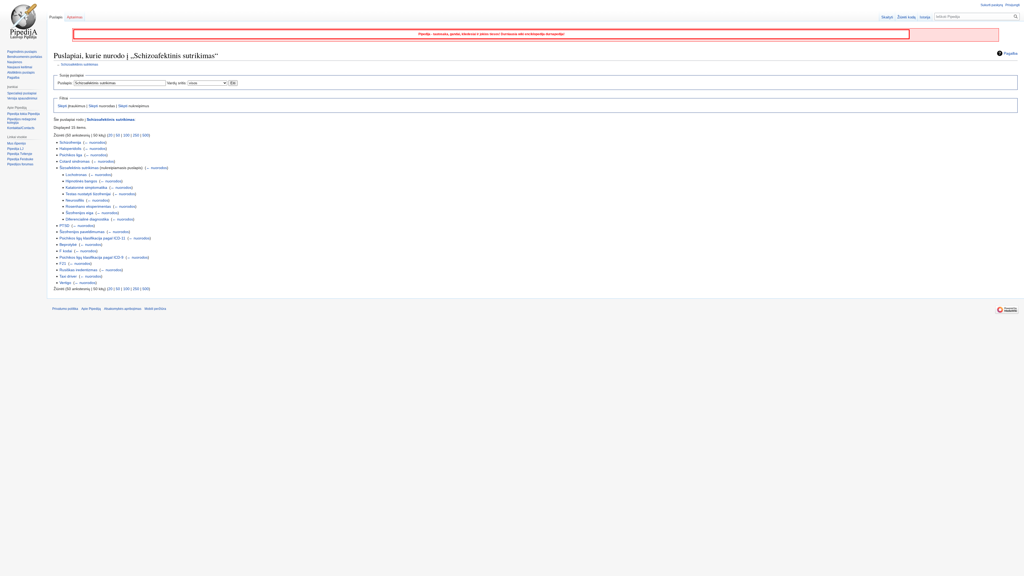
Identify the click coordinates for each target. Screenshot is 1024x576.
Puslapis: (65, 83)
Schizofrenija (70, 142)
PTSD (64, 225)
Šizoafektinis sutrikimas (79, 168)
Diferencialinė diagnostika (87, 219)
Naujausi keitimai (19, 67)
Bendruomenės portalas (24, 57)
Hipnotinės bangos (81, 181)
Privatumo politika (65, 309)
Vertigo (65, 283)
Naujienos (14, 62)
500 (145, 135)
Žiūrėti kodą (906, 17)
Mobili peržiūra (155, 309)
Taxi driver (68, 276)
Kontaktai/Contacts (20, 128)
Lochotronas (76, 175)
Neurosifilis (75, 200)
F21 (62, 263)
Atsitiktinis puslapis (21, 72)
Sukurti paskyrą (992, 5)
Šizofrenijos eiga (79, 213)
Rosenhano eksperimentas (88, 206)
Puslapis (56, 17)
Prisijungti (1012, 5)
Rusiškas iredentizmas (78, 270)
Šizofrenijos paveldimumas (82, 232)
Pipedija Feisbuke (20, 159)
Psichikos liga (70, 155)
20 (110, 135)
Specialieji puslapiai (22, 93)
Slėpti (62, 106)
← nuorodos (95, 142)
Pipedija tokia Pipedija (23, 114)
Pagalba (1011, 53)
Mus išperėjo (16, 143)
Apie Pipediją (91, 309)
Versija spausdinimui (22, 98)
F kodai (65, 251)
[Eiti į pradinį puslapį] (23, 21)
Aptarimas (75, 17)
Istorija (925, 17)
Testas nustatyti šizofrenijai (88, 194)
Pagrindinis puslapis (22, 52)
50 (118, 135)
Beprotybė (68, 244)
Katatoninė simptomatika (86, 187)
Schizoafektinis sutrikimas (79, 64)
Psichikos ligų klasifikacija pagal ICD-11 (92, 238)
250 (136, 135)
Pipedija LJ (15, 149)
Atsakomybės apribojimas (122, 309)
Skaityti (887, 17)
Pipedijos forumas (20, 164)
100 (126, 135)
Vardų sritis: (177, 83)
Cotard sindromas (74, 161)
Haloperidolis (70, 148)
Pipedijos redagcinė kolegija (21, 121)
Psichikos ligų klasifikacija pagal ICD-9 (91, 257)
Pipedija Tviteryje (19, 154)
